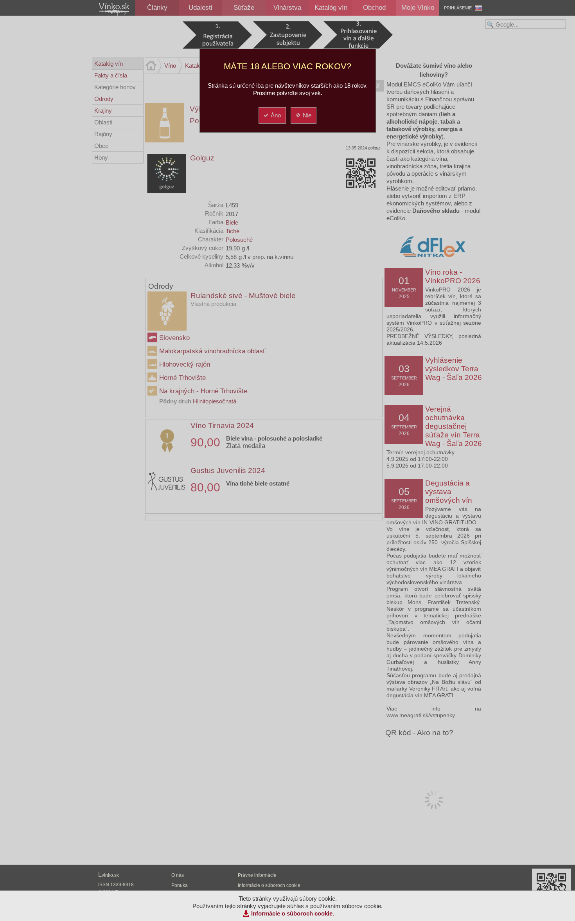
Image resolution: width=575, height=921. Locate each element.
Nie (307, 115)
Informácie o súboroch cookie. (292, 913)
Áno (276, 115)
